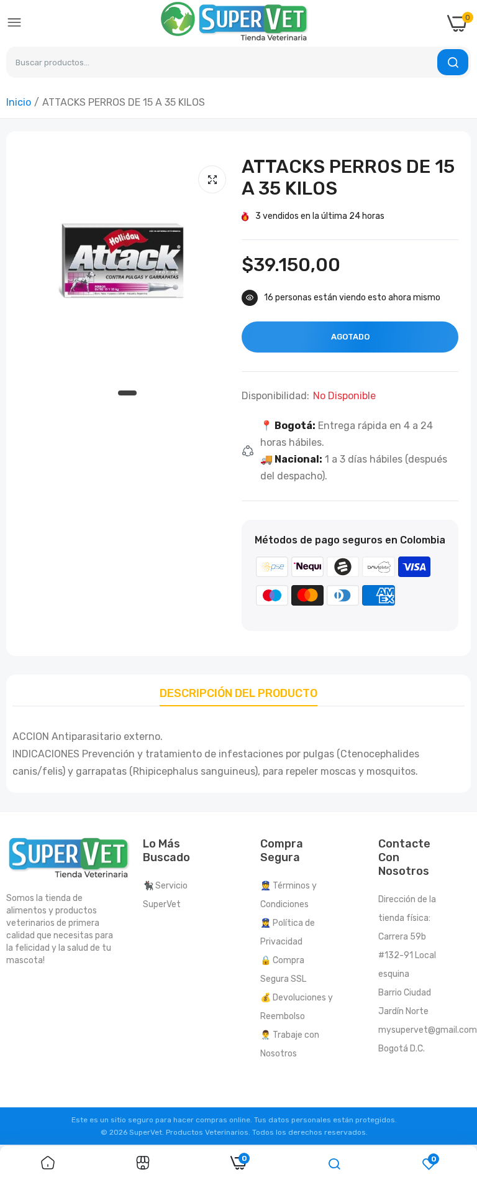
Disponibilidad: (275, 396)
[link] (48, 1164)
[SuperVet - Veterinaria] (234, 23)
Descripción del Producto (238, 693)
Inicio (18, 102)
